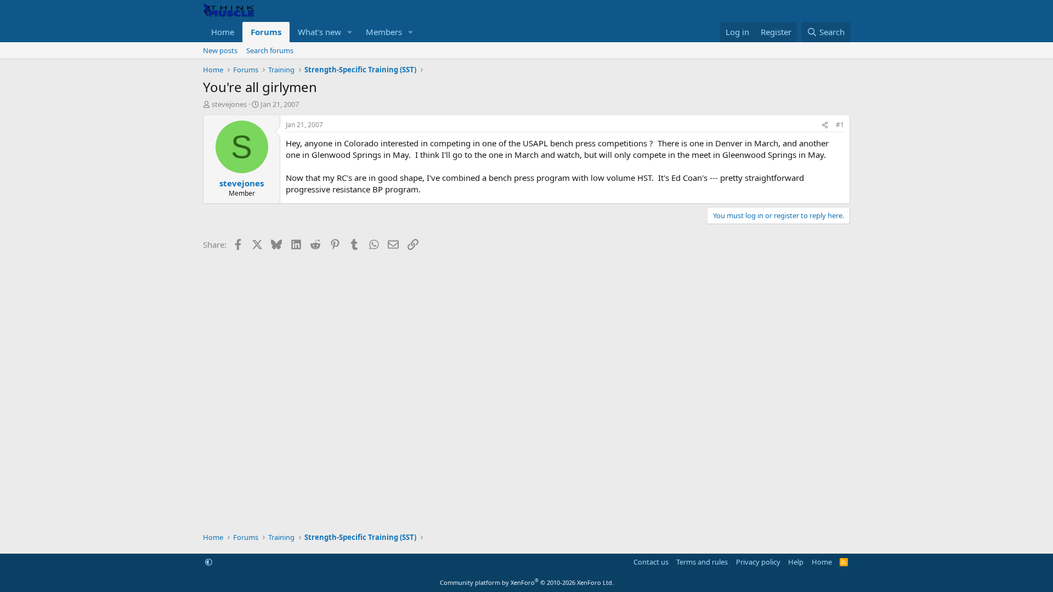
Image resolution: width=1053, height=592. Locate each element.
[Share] (825, 125)
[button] (350, 32)
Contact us (651, 562)
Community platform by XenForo (527, 582)
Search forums (269, 50)
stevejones (229, 104)
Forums (266, 31)
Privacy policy (758, 562)
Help (795, 562)
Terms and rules (702, 562)
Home (222, 31)
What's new (319, 31)
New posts (220, 50)
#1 (840, 124)
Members (384, 31)
